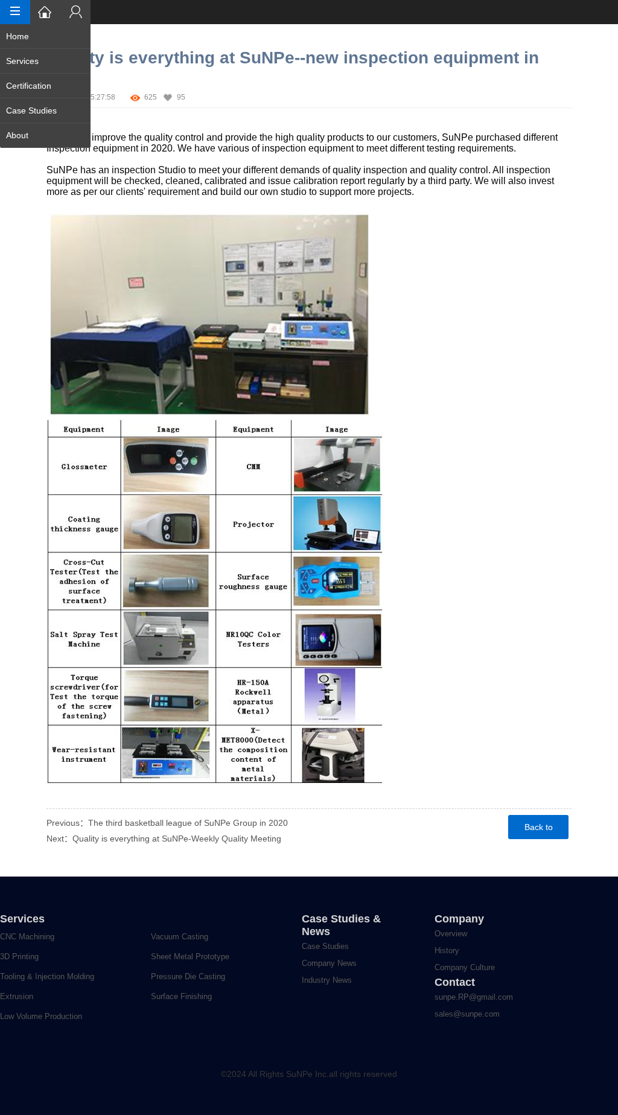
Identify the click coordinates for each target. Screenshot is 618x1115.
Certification (28, 86)
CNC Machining (27, 936)
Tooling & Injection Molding (47, 976)
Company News (329, 963)
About (17, 135)
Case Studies (31, 110)
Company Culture (465, 967)
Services (22, 61)
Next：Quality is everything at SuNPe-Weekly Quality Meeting (163, 838)
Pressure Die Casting (188, 976)
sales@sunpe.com (467, 1013)
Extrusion (16, 996)
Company (459, 919)
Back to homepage (538, 830)
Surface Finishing (181, 996)
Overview (451, 933)
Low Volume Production (41, 1016)
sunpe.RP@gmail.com (474, 997)
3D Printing (19, 956)
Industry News (327, 980)
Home (17, 36)
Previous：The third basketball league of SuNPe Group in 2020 (167, 823)
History (447, 950)
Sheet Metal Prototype (190, 956)
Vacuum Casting (179, 936)
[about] (75, 12)
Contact (455, 982)
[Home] (45, 12)
